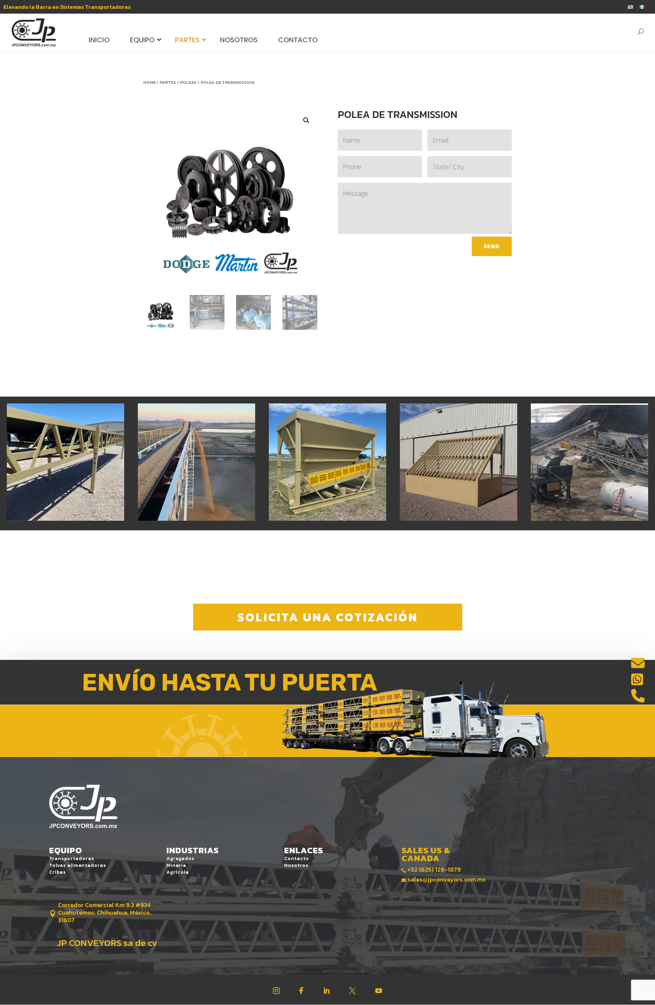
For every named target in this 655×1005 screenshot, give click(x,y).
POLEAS (188, 82)
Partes (168, 82)
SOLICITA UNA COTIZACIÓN (327, 617)
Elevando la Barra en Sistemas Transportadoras (67, 7)
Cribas (57, 872)
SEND (492, 246)
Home (149, 82)
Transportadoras (71, 858)
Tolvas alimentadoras (77, 865)
